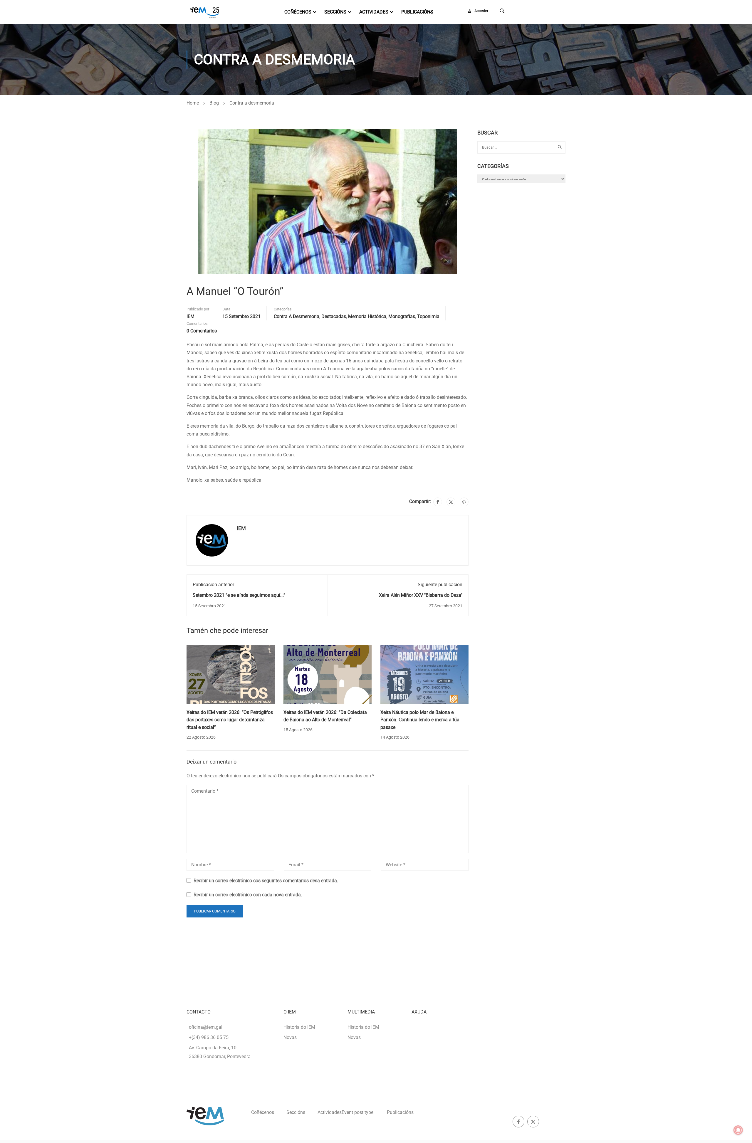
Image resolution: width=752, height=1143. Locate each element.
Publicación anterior (213, 584)
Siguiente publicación (440, 584)
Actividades (373, 12)
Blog (214, 103)
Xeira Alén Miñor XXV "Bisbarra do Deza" (420, 595)
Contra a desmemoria (251, 103)
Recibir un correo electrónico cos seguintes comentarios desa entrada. (266, 880)
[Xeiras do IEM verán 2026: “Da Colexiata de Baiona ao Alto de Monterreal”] (327, 674)
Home (193, 103)
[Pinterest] (464, 501)
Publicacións (417, 12)
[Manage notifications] (738, 1130)
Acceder (481, 11)
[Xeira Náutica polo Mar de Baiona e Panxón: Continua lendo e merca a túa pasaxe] (424, 674)
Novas (290, 1037)
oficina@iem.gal (205, 1027)
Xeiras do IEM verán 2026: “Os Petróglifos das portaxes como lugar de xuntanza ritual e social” (230, 720)
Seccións (335, 12)
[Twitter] (450, 501)
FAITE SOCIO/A (540, 11)
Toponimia (428, 316)
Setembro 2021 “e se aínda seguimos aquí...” (239, 595)
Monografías (401, 316)
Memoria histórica (367, 316)
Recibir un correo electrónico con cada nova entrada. (248, 894)
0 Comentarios (202, 331)
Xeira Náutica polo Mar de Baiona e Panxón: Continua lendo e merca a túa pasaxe (419, 720)
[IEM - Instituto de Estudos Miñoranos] (205, 12)
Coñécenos (297, 12)
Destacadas (333, 316)
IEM (190, 316)
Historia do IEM (299, 1027)
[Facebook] (437, 501)
